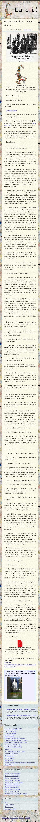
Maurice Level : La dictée (12, 780)
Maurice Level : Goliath (11, 776)
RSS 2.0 (27, 818)
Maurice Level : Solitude (12, 778)
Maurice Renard (9, 758)
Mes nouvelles (9, 760)
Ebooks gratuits (9, 804)
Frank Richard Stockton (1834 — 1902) (16, 742)
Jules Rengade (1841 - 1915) (13, 747)
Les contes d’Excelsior (11, 753)
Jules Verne (8, 749)
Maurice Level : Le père (12, 787)
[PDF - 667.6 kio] (20, 646)
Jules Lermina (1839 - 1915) (13, 745)
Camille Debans (9, 736)
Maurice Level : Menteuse (12, 785)
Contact (21, 818)
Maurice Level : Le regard (12, 789)
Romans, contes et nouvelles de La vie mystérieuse (20, 762)
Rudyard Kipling (9, 765)
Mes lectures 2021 (10, 809)
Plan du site (5, 818)
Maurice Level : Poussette (12, 773)
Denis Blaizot (27, 29)
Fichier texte (7, 662)
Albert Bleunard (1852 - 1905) (13, 729)
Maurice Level (9, 756)
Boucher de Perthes (10, 733)
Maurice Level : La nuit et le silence (16, 794)
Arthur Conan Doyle (10, 731)
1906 (6, 802)
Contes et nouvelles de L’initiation (15, 738)
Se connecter (14, 818)
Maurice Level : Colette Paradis (14, 782)
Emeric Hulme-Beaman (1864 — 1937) (16, 740)
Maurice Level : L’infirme (12, 791)
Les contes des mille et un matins (15, 751)
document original (11, 110)
